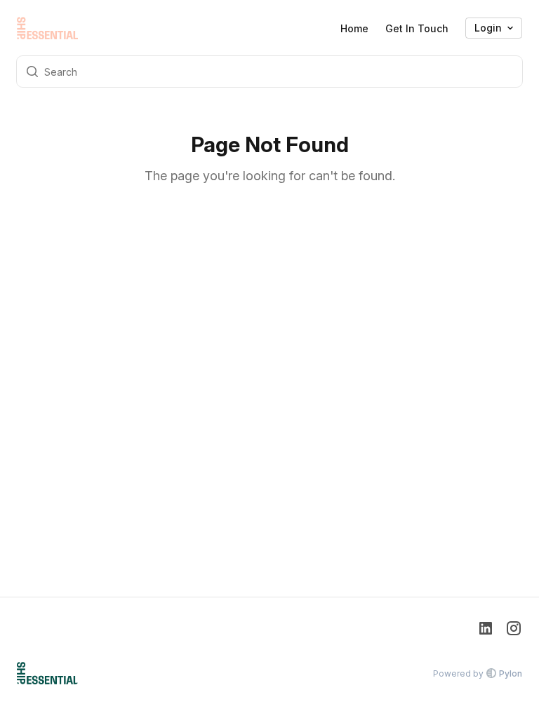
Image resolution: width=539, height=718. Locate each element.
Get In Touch (416, 28)
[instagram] (513, 629)
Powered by (477, 673)
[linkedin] (485, 629)
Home (354, 28)
